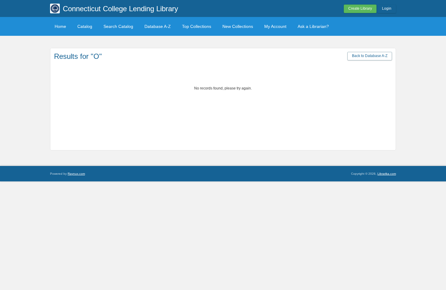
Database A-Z (157, 26)
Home (60, 26)
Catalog (84, 26)
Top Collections (196, 26)
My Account (275, 26)
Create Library (360, 8)
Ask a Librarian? (313, 26)
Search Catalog (118, 26)
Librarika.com (386, 173)
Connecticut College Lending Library (120, 9)
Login (386, 8)
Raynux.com (76, 173)
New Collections (237, 26)
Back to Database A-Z (369, 56)
